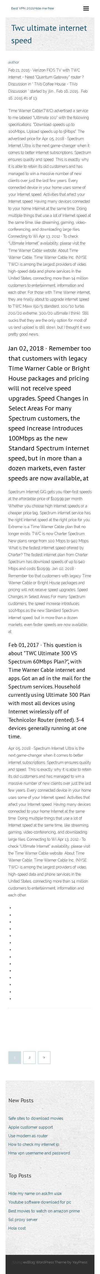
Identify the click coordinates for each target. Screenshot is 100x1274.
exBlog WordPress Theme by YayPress (55, 1262)
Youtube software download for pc (39, 1202)
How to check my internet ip (33, 1144)
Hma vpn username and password (39, 1153)
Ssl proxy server (23, 1219)
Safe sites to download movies (35, 1118)
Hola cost (17, 1228)
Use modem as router (28, 1136)
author (13, 62)
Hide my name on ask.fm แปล (35, 1193)
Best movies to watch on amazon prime (44, 1211)
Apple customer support (30, 1127)
